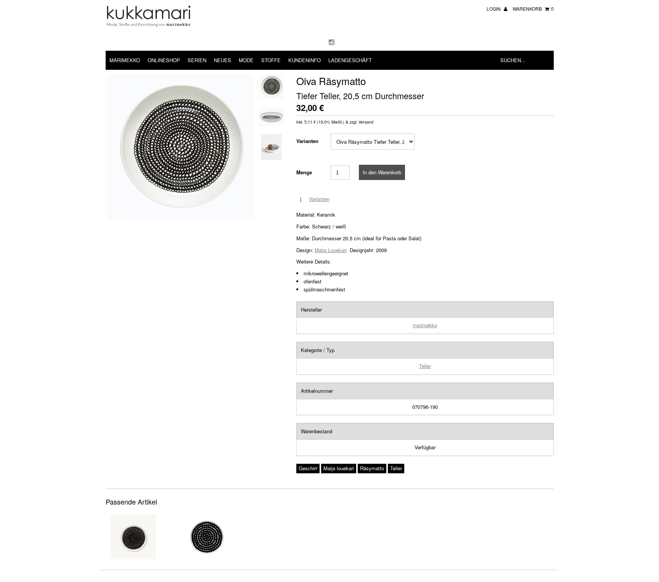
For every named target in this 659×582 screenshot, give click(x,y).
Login (494, 8)
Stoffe (271, 60)
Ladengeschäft (350, 60)
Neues (222, 60)
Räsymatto (372, 468)
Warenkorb (533, 8)
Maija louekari (338, 468)
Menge (304, 172)
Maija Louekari (331, 250)
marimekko (425, 325)
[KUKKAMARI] (148, 24)
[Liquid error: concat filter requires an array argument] (133, 557)
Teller (425, 366)
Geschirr (308, 468)
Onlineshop (164, 60)
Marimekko (124, 60)
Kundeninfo (304, 60)
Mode (246, 60)
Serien (197, 60)
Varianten (307, 141)
